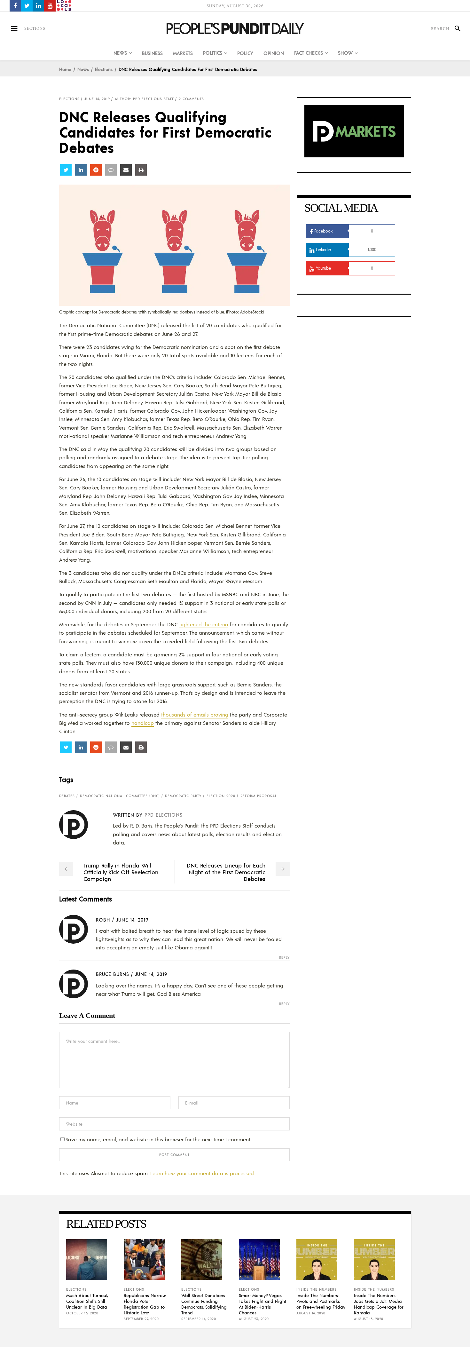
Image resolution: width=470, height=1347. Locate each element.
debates (67, 796)
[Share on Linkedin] (81, 170)
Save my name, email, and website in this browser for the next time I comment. (158, 1139)
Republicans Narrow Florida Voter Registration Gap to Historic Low (145, 1303)
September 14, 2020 (198, 1319)
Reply (284, 957)
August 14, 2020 (310, 1313)
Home (65, 69)
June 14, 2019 (97, 99)
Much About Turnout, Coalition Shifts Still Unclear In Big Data (87, 1301)
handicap (142, 722)
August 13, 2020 (368, 1319)
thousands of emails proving (194, 714)
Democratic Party (183, 796)
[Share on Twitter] (66, 170)
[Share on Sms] (111, 170)
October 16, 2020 (82, 1313)
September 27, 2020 (141, 1319)
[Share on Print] (141, 170)
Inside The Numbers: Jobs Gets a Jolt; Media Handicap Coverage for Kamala (378, 1303)
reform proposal (258, 796)
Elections (104, 69)
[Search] (454, 28)
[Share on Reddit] (96, 170)
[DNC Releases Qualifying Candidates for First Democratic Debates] (78, 824)
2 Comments (191, 99)
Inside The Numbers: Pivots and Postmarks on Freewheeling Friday (320, 1301)
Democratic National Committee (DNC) (120, 796)
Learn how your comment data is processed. (202, 1173)
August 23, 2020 (254, 1319)
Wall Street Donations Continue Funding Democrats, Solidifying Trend (204, 1303)
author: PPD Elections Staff (144, 99)
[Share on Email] (126, 170)
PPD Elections (164, 815)
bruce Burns (112, 974)
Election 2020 (221, 796)
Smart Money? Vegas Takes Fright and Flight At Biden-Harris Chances (262, 1303)
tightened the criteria (203, 624)
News (83, 69)
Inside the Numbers (316, 1289)
